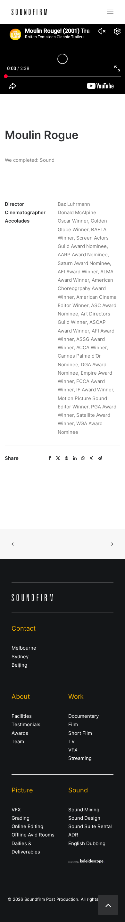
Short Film (80, 733)
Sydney (20, 656)
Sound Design (84, 818)
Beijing (19, 665)
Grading (20, 818)
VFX (73, 750)
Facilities (22, 716)
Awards (20, 733)
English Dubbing (86, 843)
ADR (73, 835)
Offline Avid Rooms (33, 835)
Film (73, 724)
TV (71, 741)
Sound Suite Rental (90, 826)
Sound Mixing (83, 810)
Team (18, 741)
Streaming (80, 758)
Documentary (83, 716)
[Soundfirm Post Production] (29, 12)
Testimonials (26, 724)
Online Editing (27, 826)
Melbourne (24, 648)
